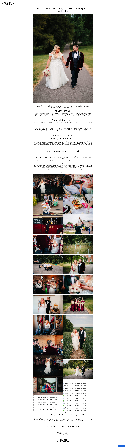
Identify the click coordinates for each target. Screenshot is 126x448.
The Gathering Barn (70, 105)
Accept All (121, 446)
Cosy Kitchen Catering (64, 432)
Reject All (115, 446)
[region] (63, 445)
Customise (108, 446)
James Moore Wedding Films (66, 434)
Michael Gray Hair (64, 431)
